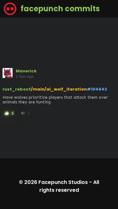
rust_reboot (17, 89)
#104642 (97, 89)
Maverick (26, 71)
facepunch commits (59, 8)
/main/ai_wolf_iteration (59, 89)
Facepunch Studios (63, 182)
